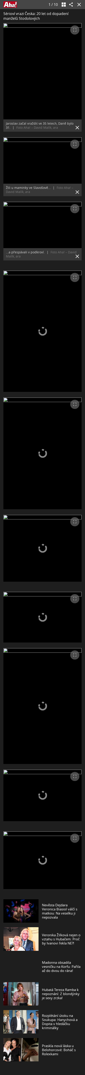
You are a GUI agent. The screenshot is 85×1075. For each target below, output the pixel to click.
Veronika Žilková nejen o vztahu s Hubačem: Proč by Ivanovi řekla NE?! (61, 939)
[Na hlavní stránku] (10, 4)
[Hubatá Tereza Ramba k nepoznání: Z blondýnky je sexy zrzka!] (21, 994)
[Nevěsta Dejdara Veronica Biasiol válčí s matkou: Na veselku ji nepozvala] (21, 911)
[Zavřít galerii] (78, 4)
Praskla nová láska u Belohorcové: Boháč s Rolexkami (59, 1049)
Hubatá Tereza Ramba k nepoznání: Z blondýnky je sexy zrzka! (61, 993)
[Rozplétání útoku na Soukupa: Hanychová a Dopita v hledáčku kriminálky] (21, 1021)
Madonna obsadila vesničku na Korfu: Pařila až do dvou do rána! (61, 966)
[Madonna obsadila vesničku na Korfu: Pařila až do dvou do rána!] (21, 966)
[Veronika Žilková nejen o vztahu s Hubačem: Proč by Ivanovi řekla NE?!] (21, 939)
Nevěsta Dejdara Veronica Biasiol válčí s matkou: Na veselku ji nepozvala (59, 911)
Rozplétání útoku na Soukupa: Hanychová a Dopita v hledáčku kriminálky (60, 1021)
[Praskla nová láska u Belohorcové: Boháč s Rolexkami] (21, 1049)
